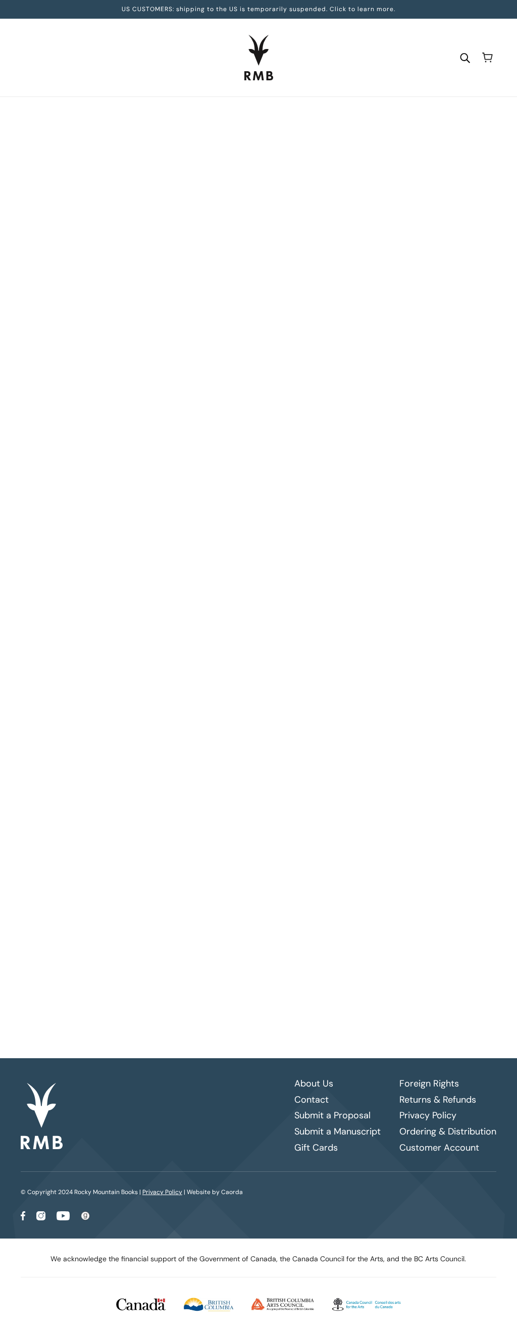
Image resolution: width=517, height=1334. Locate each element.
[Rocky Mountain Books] (258, 57)
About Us (313, 1083)
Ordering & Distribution (447, 1131)
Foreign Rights (429, 1083)
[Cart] (487, 58)
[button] (255, 604)
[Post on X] (206, 604)
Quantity (202, 273)
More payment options (339, 405)
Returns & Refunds (437, 1100)
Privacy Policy (427, 1115)
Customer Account (439, 1148)
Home (194, 116)
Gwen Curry (208, 227)
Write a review (339, 698)
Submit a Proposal (332, 1115)
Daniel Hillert (211, 216)
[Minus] (192, 292)
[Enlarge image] (97, 177)
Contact (311, 1100)
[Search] (465, 57)
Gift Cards (316, 1148)
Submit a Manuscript (337, 1131)
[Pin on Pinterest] (223, 604)
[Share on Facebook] (190, 604)
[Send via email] (239, 604)
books (221, 116)
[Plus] (225, 292)
